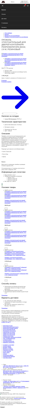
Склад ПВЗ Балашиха (10, 119)
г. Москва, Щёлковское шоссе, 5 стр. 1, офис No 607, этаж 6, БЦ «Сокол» (15, 366)
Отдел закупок (7, 351)
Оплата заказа (7, 346)
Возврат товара (7, 347)
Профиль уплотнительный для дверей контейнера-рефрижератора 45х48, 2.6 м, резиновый (15, 241)
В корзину (4, 80)
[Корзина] (27, 5)
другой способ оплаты (20, 398)
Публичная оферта (8, 355)
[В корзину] (16, 206)
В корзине (6, 81)
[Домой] (3, 2)
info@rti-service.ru (24, 2)
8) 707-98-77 (6, 322)
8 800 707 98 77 (24, 1)
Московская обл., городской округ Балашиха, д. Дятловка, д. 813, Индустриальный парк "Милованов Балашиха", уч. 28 (15, 372)
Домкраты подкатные (8, 342)
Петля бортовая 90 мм (9, 329)
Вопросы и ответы (8, 348)
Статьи (5, 353)
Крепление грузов (7, 325)
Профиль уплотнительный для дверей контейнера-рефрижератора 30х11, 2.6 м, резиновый (15, 221)
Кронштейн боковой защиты (10, 328)
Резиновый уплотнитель (9, 330)
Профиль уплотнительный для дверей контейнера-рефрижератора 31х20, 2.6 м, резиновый (15, 202)
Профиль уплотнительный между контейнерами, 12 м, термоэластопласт (15, 258)
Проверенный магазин (9, 356)
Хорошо (2, 407)
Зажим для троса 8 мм (9, 334)
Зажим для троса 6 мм (9, 333)
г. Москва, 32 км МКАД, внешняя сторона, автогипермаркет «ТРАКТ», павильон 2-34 (14, 387)
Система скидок (7, 357)
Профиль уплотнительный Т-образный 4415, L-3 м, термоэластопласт (16, 274)
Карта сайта (6, 352)
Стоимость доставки (8, 344)
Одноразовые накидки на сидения (12, 337)
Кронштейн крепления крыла (10, 327)
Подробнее (4, 295)
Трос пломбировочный (9, 338)
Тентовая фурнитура (8, 341)
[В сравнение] (5, 68)
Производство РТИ (8, 350)
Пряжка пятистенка (8, 336)
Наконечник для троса (9, 332)
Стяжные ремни (7, 339)
